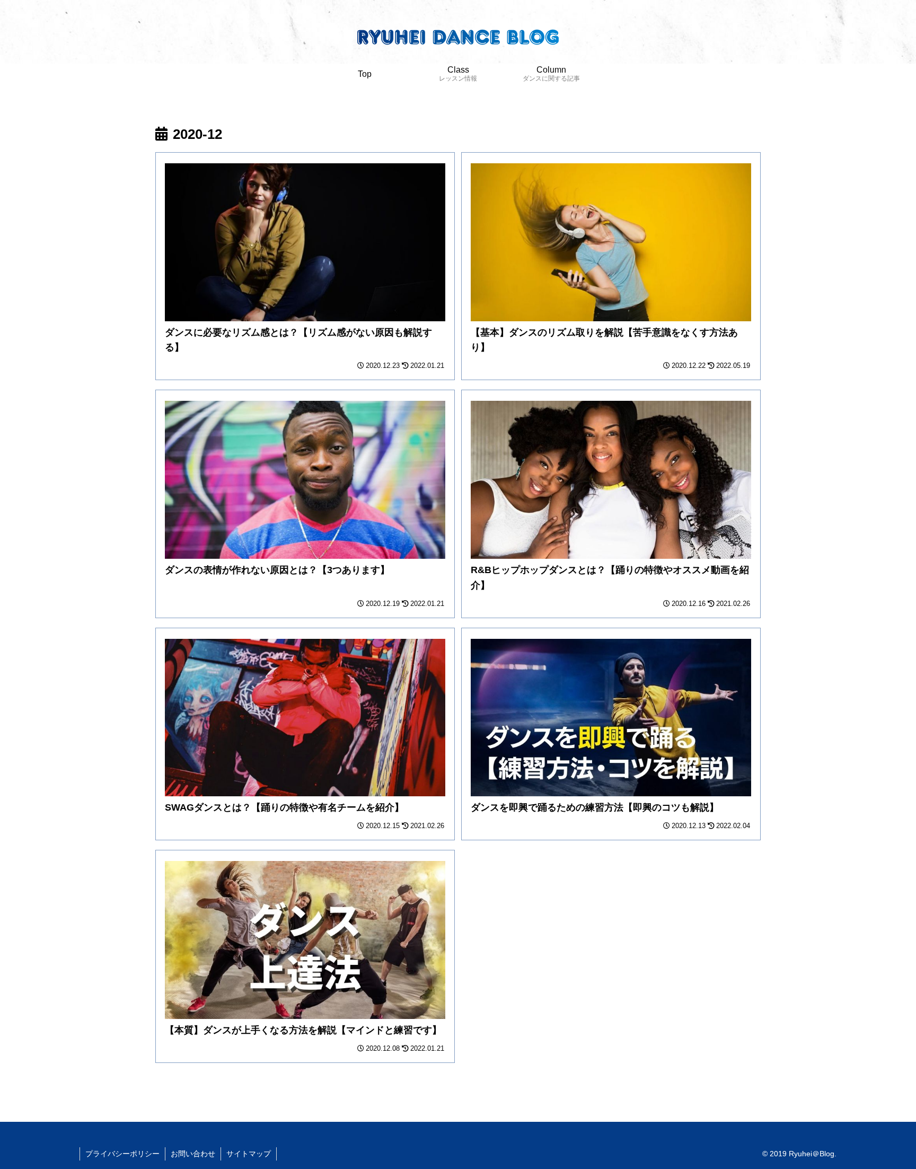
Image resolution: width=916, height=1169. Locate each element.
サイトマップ (248, 1153)
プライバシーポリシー (122, 1153)
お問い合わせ (193, 1153)
